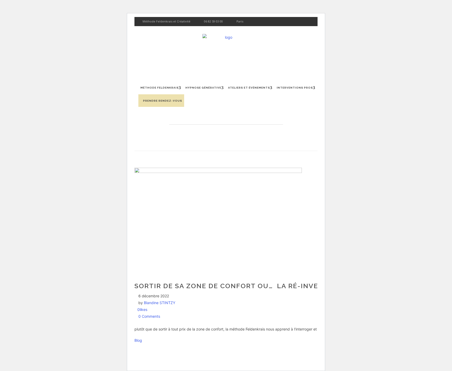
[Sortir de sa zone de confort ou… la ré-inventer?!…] (218, 171)
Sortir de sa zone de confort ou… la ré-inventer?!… (241, 286)
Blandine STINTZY (159, 302)
